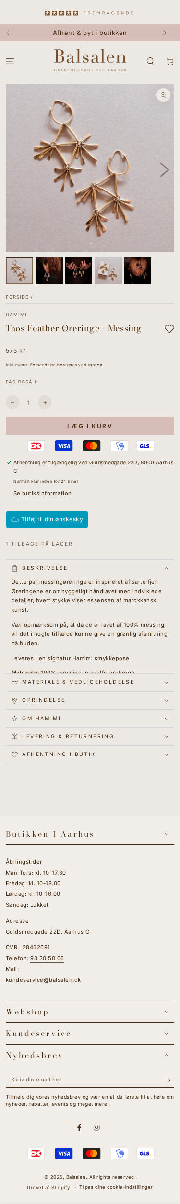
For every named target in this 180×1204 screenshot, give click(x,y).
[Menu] (10, 61)
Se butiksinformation (42, 493)
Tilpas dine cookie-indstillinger (116, 1187)
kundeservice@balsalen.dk (43, 980)
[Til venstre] (12, 32)
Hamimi (16, 314)
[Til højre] (167, 32)
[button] (150, 61)
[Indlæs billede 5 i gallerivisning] (138, 270)
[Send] (170, 1079)
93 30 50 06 (47, 958)
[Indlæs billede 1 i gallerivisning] (19, 270)
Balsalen (76, 1177)
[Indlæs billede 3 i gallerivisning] (78, 270)
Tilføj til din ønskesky (52, 519)
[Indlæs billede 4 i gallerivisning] (108, 270)
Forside (17, 297)
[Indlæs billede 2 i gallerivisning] (49, 270)
